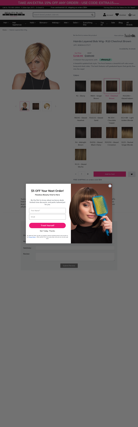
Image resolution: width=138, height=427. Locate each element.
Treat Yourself (47, 225)
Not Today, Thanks (47, 231)
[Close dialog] (110, 186)
